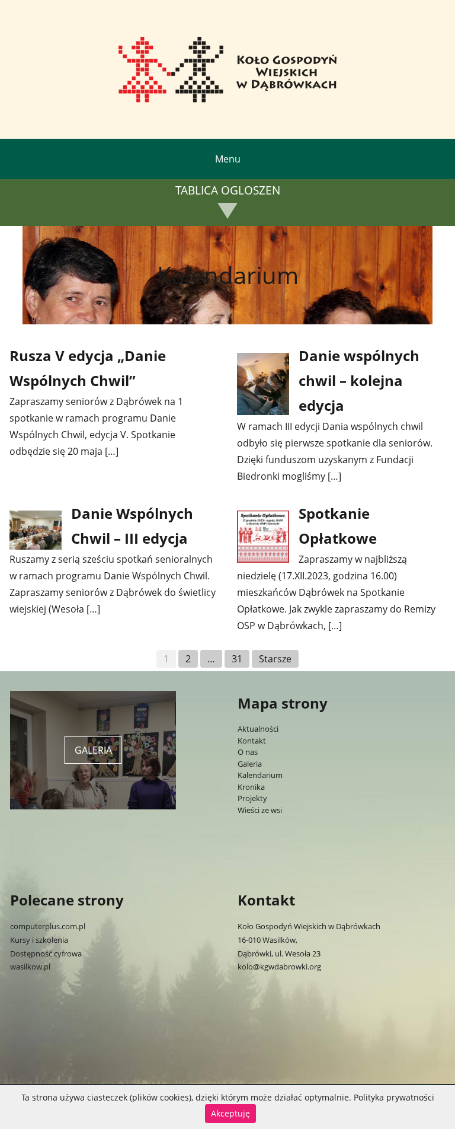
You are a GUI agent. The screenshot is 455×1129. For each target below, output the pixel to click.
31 (237, 658)
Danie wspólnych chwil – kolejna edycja (359, 380)
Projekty (252, 798)
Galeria (250, 763)
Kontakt (252, 740)
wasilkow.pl (30, 966)
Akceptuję (230, 1113)
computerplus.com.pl (47, 926)
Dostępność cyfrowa (46, 953)
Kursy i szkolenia (39, 940)
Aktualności (258, 728)
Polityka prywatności (394, 1097)
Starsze (275, 658)
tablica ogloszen (227, 190)
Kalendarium (260, 775)
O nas (248, 752)
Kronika (251, 787)
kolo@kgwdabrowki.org (279, 966)
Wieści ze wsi (260, 810)
